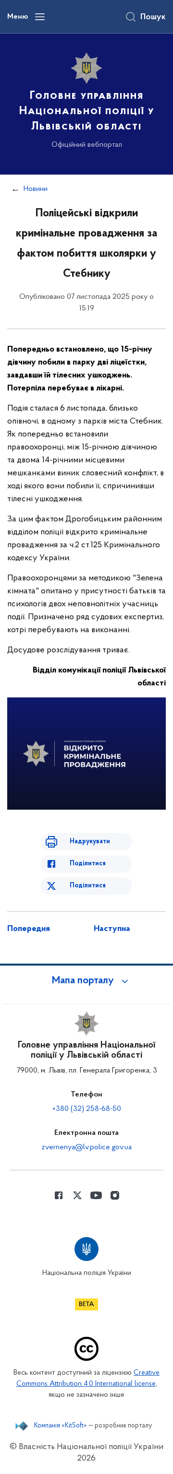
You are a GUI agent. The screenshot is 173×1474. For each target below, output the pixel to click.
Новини (36, 189)
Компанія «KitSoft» (60, 1426)
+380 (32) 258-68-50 (86, 1109)
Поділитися (88, 863)
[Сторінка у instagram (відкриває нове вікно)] (115, 1195)
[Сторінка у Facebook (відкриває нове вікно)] (58, 1195)
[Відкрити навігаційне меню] (40, 17)
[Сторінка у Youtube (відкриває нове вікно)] (96, 1195)
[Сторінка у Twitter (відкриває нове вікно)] (77, 1195)
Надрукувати (90, 841)
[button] (86, 981)
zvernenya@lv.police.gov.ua (86, 1147)
